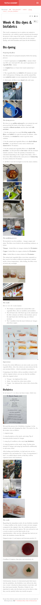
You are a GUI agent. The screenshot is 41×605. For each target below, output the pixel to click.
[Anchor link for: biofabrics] (14, 389)
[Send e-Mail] (35, 16)
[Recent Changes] (32, 16)
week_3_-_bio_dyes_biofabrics (10, 11)
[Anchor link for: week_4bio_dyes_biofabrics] (19, 26)
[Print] (37, 16)
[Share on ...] (30, 16)
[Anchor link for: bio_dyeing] (16, 47)
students (25, 9)
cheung (30, 9)
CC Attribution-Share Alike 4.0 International (26, 600)
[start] (10, 9)
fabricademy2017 (17, 9)
